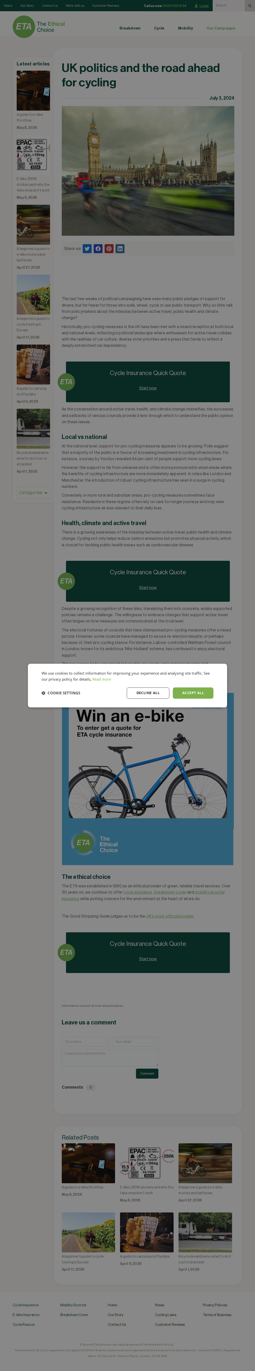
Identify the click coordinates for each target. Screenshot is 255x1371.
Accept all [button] (193, 692)
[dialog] (127, 685)
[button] (61, 693)
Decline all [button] (148, 692)
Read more (101, 679)
